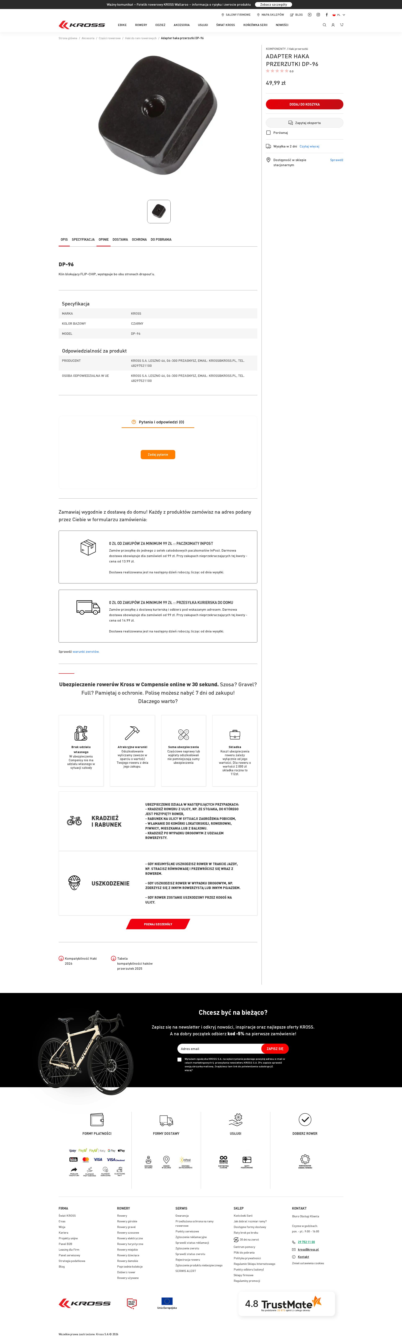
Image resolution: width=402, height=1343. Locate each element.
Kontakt (303, 1257)
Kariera (63, 1232)
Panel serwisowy (69, 1255)
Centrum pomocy (244, 1247)
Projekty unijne (68, 1238)
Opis (64, 239)
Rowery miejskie (127, 1249)
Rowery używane (128, 1278)
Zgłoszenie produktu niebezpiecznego (199, 1265)
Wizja (62, 1227)
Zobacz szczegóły (273, 4)
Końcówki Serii (243, 1215)
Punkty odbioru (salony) (249, 1269)
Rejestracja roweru (187, 1259)
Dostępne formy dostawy (250, 1227)
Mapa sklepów (273, 14)
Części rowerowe (110, 38)
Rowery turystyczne (130, 1244)
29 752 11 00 (306, 1242)
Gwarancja (182, 1215)
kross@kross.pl (308, 1249)
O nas (62, 1221)
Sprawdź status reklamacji (192, 1242)
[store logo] (82, 25)
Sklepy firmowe (243, 1275)
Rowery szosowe (128, 1232)
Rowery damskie (127, 1261)
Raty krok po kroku (246, 1232)
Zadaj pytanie (158, 454)
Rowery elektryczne (130, 1238)
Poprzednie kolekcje (130, 1266)
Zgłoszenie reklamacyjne (191, 1237)
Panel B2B (65, 1244)
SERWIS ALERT (185, 1271)
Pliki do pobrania (244, 1252)
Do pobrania (161, 239)
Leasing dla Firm (69, 1249)
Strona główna (68, 38)
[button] (339, 15)
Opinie (104, 239)
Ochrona (139, 239)
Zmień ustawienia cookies (308, 1263)
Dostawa (120, 239)
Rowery (122, 1215)
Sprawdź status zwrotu (190, 1254)
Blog (299, 14)
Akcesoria (88, 38)
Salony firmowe (238, 14)
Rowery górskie (127, 1221)
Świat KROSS (67, 1215)
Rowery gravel (126, 1227)
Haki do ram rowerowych (141, 38)
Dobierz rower (126, 1272)
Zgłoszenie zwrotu (187, 1248)
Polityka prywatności (247, 1258)
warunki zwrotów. (86, 651)
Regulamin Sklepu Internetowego (254, 1263)
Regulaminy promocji (247, 1280)
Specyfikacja (83, 239)
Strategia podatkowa (72, 1261)
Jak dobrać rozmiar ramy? (250, 1221)
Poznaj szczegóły (158, 924)
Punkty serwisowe (187, 1231)
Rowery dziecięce (128, 1255)
